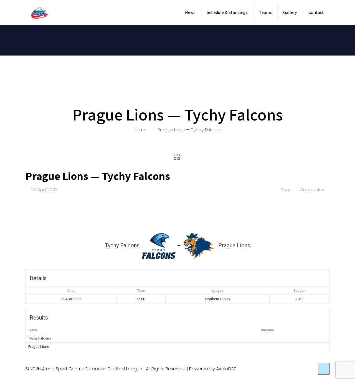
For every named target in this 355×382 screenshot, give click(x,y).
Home (140, 130)
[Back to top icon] (323, 369)
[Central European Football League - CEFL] (39, 12)
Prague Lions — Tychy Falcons (190, 130)
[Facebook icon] (304, 369)
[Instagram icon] (310, 369)
